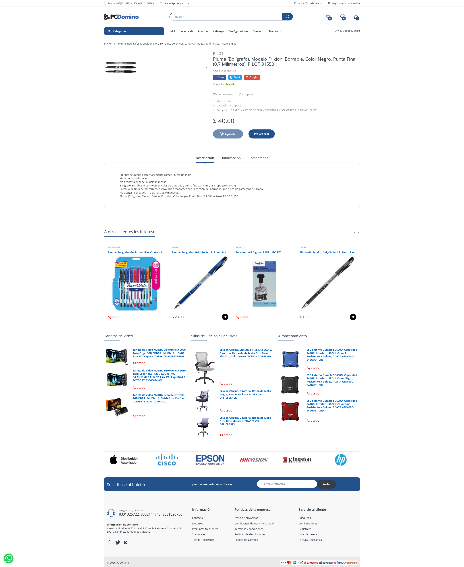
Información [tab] (231, 158)
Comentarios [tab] (258, 158)
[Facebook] (109, 542)
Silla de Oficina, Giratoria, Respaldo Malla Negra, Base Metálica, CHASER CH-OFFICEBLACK (245, 394)
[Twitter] (117, 542)
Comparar (247, 94)
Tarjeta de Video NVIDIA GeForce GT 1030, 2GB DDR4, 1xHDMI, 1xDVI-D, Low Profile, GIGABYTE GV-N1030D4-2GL (159, 398)
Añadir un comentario (225, 70)
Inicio (107, 43)
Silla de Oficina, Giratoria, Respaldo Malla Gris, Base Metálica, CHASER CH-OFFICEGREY (245, 421)
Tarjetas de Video (118, 335)
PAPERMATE (114, 247)
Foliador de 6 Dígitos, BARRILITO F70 (258, 252)
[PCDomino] (121, 16)
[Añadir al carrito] (225, 317)
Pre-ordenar (261, 134)
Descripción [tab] (205, 158)
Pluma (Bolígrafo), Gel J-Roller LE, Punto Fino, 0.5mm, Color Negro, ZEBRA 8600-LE (328, 252)
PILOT (218, 53)
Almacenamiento (292, 335)
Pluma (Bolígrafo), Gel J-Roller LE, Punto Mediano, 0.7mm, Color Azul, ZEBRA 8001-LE (200, 252)
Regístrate (337, 3)
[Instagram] (126, 542)
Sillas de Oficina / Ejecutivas (214, 335)
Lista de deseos (224, 94)
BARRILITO (241, 247)
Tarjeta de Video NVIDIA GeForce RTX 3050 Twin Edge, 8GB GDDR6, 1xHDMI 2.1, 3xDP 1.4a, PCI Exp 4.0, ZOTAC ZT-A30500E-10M (159, 353)
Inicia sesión (353, 3)
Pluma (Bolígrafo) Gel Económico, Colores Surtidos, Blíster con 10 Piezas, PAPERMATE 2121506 (136, 252)
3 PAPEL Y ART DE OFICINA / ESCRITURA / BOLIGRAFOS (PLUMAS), (270, 110)
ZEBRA (175, 247)
